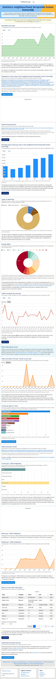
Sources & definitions (7, 657)
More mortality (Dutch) (8, 582)
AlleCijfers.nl (37, 21)
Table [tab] (9, 30)
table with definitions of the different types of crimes (28, 352)
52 (49, 626)
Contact (42, 676)
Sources (42, 672)
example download (17, 648)
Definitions (42, 674)
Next (52, 626)
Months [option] (8, 362)
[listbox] (9, 302)
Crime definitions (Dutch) (8, 441)
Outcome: (4, 302)
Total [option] (9, 302)
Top (41, 665)
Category (21, 594)
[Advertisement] (28, 110)
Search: (37, 591)
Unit (40, 594)
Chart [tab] (4, 30)
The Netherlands (25, 672)
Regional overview (7, 94)
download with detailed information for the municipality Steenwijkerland (33, 285)
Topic (3, 594)
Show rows (6, 624)
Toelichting (5, 193)
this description (36, 652)
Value (29, 594)
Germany (23, 674)
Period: (3, 362)
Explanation (5, 139)
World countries (25, 676)
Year (51, 594)
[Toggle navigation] (33, 2)
